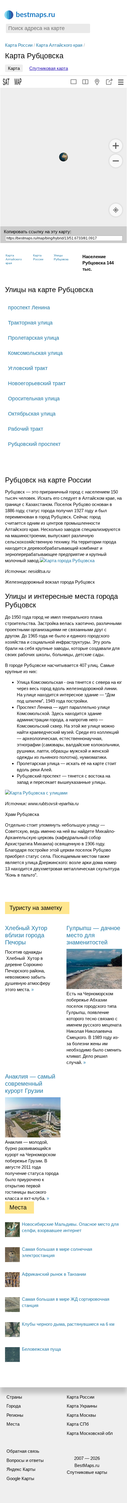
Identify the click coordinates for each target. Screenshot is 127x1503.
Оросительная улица (34, 399)
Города (13, 1405)
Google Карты (20, 1478)
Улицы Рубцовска (61, 257)
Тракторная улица (30, 323)
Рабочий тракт (25, 429)
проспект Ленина (29, 308)
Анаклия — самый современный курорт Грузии (30, 1083)
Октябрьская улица (32, 414)
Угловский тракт (28, 368)
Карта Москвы (81, 1415)
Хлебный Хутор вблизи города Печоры (26, 935)
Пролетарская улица (33, 338)
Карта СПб (78, 1424)
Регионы (14, 1415)
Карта (14, 68)
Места (12, 1424)
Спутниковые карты (87, 1472)
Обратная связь (22, 1451)
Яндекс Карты (20, 1469)
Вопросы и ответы (25, 1460)
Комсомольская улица (35, 353)
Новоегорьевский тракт (37, 383)
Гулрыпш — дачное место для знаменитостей (93, 935)
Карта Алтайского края (59, 45)
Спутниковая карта (48, 68)
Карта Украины (82, 1405)
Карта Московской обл (90, 1433)
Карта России (18, 45)
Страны (14, 1396)
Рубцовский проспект (34, 444)
